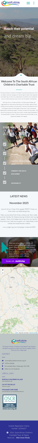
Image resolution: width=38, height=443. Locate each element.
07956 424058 (9, 363)
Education (14, 154)
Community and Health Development (18, 172)
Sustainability (16, 183)
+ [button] (2, 270)
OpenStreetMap (33, 333)
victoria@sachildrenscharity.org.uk (15, 361)
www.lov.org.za (6, 386)
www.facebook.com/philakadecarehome (13, 391)
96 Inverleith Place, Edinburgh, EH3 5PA (16, 366)
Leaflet (16, 333)
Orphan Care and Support (19, 145)
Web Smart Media (23, 437)
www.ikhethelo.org (7, 381)
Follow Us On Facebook (11, 369)
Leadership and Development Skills (21, 162)
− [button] (2, 273)
